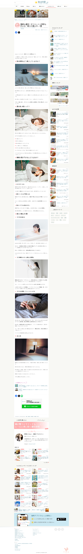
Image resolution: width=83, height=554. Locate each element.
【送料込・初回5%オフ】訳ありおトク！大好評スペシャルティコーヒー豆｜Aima (61, 49)
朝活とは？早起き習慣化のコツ (19, 536)
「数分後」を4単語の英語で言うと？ (60, 31)
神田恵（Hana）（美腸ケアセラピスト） (41, 29)
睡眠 (26, 416)
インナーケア (17, 416)
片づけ (52, 222)
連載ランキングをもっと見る (63, 105)
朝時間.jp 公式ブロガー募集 (19, 535)
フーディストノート (36, 530)
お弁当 (61, 213)
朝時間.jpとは (17, 529)
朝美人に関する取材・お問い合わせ (20, 537)
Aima (34, 535)
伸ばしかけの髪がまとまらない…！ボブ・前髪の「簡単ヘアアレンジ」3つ (60, 36)
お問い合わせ (17, 540)
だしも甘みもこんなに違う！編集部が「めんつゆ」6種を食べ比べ (60, 58)
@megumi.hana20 (32, 443)
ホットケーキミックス (55, 217)
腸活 (37, 416)
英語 (57, 213)
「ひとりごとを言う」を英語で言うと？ (61, 69)
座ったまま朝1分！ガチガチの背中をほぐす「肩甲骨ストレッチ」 (61, 62)
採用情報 (16, 546)
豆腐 (65, 217)
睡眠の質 (29, 416)
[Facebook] (16, 33)
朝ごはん (53, 213)
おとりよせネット (35, 529)
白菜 (62, 217)
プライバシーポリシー (18, 538)
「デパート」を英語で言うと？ (59, 39)
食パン (52, 215)
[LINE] (22, 396)
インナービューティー (22, 416)
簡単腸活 (35, 416)
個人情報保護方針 (17, 545)
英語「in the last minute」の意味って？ (61, 77)
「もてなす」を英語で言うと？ (59, 73)
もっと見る (46, 462)
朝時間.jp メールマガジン (19, 530)
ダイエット (58, 215)
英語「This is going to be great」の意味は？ (61, 66)
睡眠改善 (32, 416)
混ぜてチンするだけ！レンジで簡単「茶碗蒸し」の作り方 (60, 54)
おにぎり (65, 213)
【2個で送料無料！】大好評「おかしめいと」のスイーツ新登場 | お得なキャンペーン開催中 (61, 44)
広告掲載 (16, 547)
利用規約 (16, 539)
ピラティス (63, 215)
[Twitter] (19, 33)
